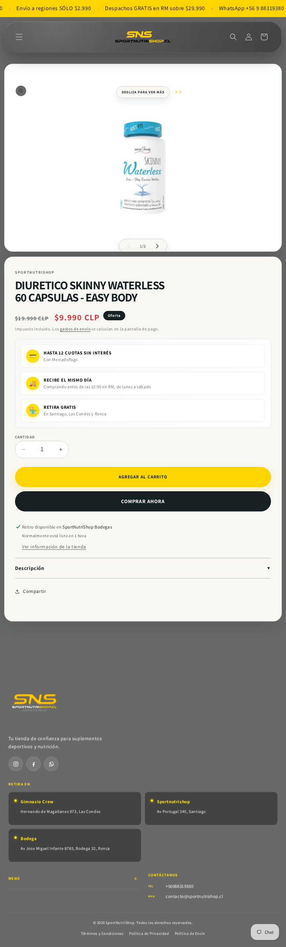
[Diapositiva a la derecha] (157, 246)
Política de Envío (190, 933)
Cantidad (25, 437)
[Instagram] (15, 764)
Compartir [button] (34, 591)
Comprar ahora (143, 501)
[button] (19, 37)
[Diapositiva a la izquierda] (128, 246)
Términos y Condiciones (102, 933)
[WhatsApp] (51, 764)
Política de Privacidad (149, 933)
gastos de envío (75, 328)
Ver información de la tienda (54, 546)
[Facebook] (33, 764)
